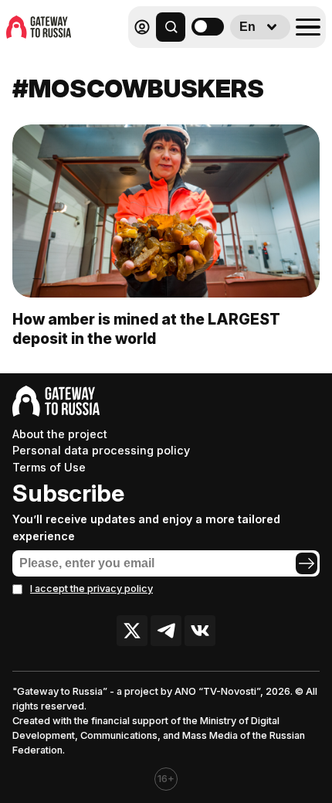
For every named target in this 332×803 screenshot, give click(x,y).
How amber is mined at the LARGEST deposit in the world (146, 329)
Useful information (214, 60)
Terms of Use (49, 467)
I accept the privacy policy (91, 588)
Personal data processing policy (101, 450)
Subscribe (68, 493)
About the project (59, 434)
